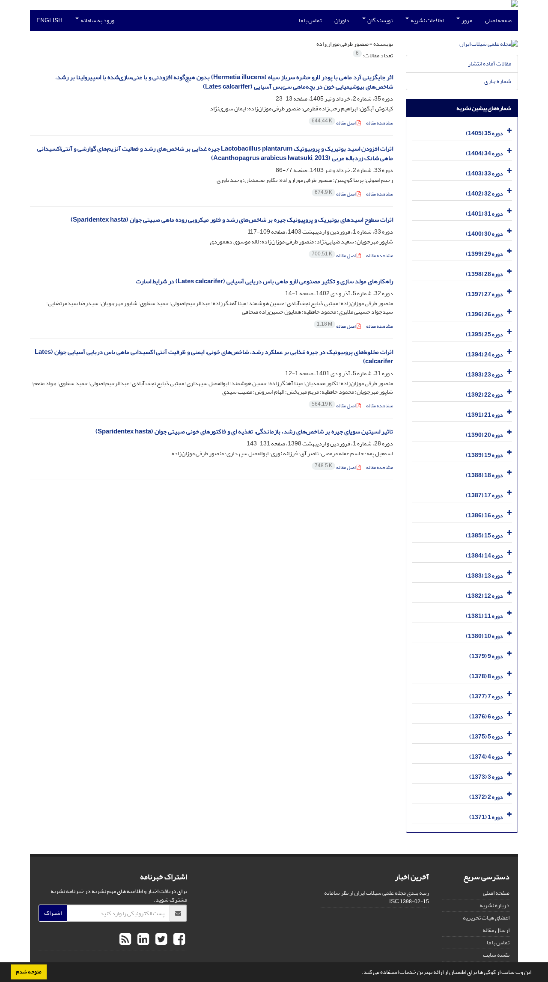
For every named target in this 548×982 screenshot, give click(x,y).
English (49, 20)
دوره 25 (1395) (484, 334)
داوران (341, 20)
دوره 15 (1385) (484, 535)
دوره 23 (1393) (484, 374)
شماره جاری (497, 81)
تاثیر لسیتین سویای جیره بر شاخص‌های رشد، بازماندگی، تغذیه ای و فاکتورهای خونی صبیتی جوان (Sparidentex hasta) (244, 431)
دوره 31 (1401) (484, 214)
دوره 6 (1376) (486, 716)
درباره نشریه (494, 905)
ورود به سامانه (97, 20)
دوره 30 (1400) (484, 234)
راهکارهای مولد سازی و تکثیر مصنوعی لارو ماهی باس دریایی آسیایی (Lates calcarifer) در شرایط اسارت (264, 281)
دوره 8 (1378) (486, 676)
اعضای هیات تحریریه (486, 917)
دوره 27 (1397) (484, 294)
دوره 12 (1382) (484, 596)
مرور (466, 20)
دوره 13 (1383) (484, 575)
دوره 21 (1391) (484, 415)
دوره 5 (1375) (486, 736)
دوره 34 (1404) (484, 153)
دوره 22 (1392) (484, 395)
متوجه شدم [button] (29, 972)
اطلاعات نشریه (427, 20)
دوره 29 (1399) (484, 254)
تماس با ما (310, 20)
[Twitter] (160, 939)
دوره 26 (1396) (484, 314)
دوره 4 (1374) (486, 756)
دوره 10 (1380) (484, 636)
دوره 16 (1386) (484, 515)
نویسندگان (379, 20)
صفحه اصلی (498, 20)
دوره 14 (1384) (484, 555)
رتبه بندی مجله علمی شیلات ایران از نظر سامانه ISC (376, 897)
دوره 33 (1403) (484, 173)
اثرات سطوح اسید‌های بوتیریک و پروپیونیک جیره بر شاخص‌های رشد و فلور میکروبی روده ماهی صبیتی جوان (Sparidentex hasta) (232, 220)
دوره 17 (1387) (484, 495)
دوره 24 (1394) (484, 354)
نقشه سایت (496, 955)
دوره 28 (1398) (484, 274)
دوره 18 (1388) (484, 475)
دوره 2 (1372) (486, 797)
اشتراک (53, 913)
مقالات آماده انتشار (489, 63)
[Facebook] (178, 939)
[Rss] (125, 939)
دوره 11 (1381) (484, 616)
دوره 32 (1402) (484, 193)
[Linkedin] (142, 939)
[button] (359, 973)
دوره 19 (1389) (484, 455)
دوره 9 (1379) (486, 656)
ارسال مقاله (495, 930)
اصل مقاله (334, 123)
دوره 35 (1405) (484, 133)
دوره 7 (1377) (486, 696)
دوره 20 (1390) (484, 435)
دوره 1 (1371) (486, 817)
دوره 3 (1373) (486, 777)
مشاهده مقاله (379, 123)
